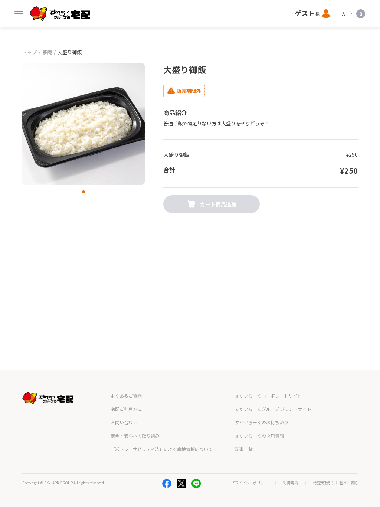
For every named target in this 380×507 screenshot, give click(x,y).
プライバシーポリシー (249, 483)
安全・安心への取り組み (135, 435)
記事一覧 (244, 449)
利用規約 (290, 483)
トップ (29, 52)
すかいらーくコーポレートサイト (268, 395)
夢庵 (47, 52)
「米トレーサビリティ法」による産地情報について (162, 449)
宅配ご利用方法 (126, 409)
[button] (83, 192)
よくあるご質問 (126, 395)
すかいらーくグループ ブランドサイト (273, 409)
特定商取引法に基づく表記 (335, 483)
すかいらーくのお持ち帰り (261, 422)
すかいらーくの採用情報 (259, 435)
